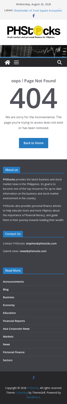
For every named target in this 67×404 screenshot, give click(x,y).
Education (9, 313)
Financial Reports (14, 321)
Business (8, 297)
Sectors (7, 360)
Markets (8, 336)
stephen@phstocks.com (41, 243)
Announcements (13, 281)
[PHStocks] (33, 48)
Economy (9, 305)
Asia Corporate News (16, 328)
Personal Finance (14, 352)
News (6, 344)
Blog (6, 289)
